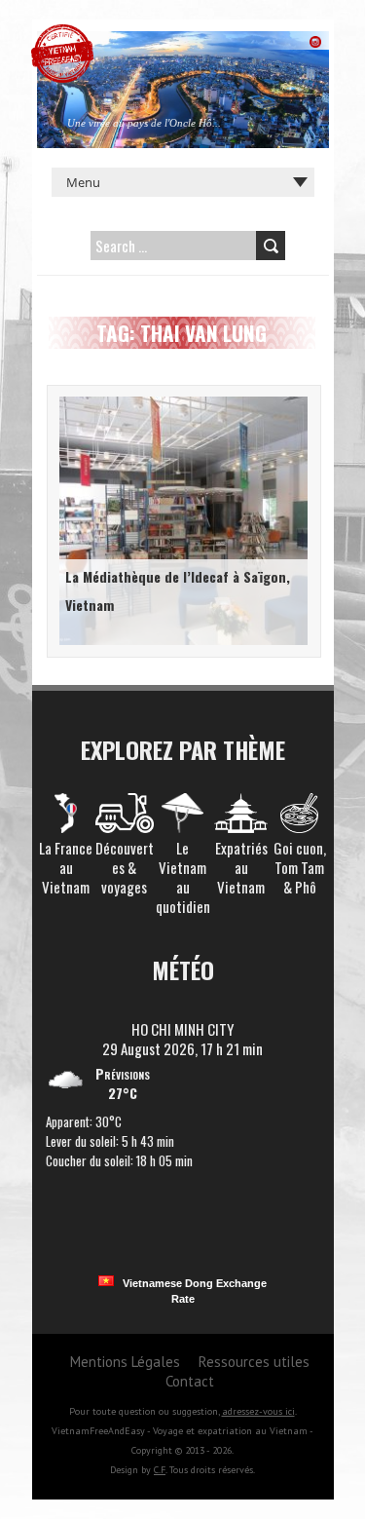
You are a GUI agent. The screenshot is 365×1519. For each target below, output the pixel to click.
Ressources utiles (254, 1361)
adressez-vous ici (258, 1411)
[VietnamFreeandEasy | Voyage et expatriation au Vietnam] (62, 34)
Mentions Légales (125, 1361)
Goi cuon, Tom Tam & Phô (300, 867)
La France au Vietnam (65, 867)
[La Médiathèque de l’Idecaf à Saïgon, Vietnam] (180, 399)
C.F (159, 1469)
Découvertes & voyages (124, 867)
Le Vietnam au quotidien (183, 877)
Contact (189, 1381)
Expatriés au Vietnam (241, 867)
